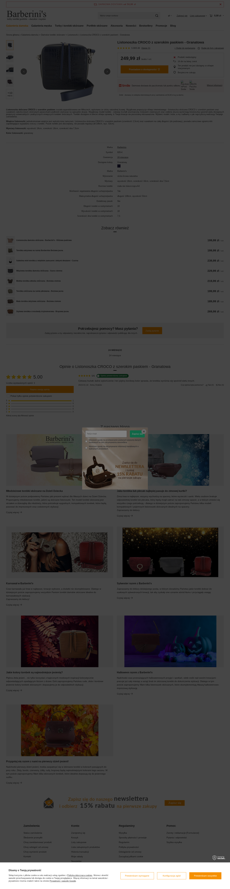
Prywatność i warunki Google (63, 881)
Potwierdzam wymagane (137, 875)
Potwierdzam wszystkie (205, 875)
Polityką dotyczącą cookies (79, 875)
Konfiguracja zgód (172, 875)
